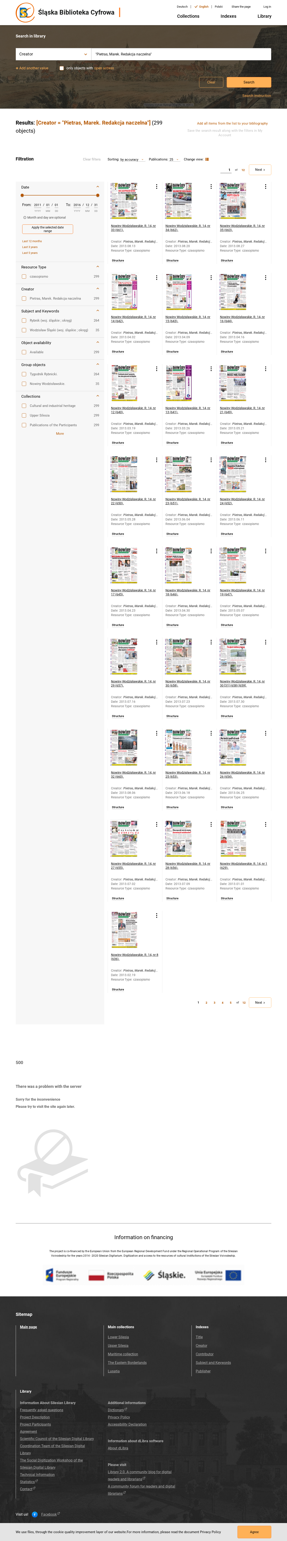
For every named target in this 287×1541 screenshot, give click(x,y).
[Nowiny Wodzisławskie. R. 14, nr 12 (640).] (129, 383)
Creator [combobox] (26, 54)
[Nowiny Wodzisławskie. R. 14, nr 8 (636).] (129, 930)
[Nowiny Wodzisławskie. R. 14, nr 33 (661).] (129, 201)
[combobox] (181, 54)
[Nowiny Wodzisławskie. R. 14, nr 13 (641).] (184, 383)
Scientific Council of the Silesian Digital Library (57, 1439)
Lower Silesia (118, 1337)
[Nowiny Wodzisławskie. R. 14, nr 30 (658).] (184, 656)
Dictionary (116, 1410)
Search (249, 82)
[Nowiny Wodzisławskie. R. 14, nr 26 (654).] (238, 748)
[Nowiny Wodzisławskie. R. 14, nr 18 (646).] (184, 565)
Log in (267, 6)
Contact (26, 1489)
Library (265, 16)
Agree (254, 1532)
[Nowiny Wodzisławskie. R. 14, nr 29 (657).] (129, 656)
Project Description (35, 1417)
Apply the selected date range (48, 229)
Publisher (203, 1371)
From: (26, 205)
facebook (49, 1514)
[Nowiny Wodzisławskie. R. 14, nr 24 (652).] (238, 474)
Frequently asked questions (41, 1410)
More (60, 434)
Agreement (28, 1431)
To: (68, 205)
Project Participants (35, 1424)
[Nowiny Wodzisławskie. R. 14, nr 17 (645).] (129, 565)
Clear (211, 82)
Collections (188, 16)
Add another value (33, 68)
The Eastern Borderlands (127, 1363)
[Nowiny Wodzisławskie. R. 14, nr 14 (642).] (129, 292)
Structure (118, 260)
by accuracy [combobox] (129, 159)
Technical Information (37, 1475)
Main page (28, 1327)
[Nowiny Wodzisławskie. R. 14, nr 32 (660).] (129, 748)
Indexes (228, 16)
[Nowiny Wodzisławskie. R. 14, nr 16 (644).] (238, 292)
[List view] (206, 159)
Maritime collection (123, 1354)
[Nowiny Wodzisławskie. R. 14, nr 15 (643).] (184, 292)
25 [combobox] (171, 159)
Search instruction (256, 96)
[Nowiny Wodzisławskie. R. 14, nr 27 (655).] (129, 839)
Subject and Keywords (213, 1363)
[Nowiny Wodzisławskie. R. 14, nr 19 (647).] (238, 565)
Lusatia (114, 1371)
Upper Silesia (118, 1345)
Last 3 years (30, 247)
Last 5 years (30, 253)
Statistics (27, 1482)
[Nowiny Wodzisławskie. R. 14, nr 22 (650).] (129, 474)
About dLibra (118, 1448)
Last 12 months (32, 241)
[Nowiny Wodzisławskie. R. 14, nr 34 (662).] (184, 201)
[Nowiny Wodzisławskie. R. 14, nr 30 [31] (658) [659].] (238, 656)
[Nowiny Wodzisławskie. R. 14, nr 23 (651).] (184, 474)
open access (104, 68)
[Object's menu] (156, 186)
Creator (201, 1345)
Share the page (241, 6)
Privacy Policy (119, 1417)
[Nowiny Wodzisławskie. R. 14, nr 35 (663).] (238, 201)
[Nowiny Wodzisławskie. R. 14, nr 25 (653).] (184, 748)
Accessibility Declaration (127, 1424)
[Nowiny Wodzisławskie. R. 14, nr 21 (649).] (238, 383)
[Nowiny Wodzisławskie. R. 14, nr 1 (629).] (238, 839)
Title (199, 1337)
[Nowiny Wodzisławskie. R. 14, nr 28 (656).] (184, 839)
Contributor (204, 1354)
